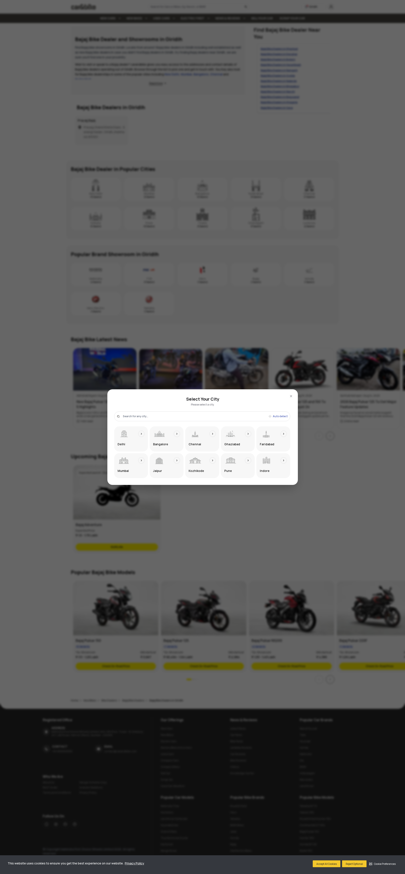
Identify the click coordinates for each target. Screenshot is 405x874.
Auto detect (280, 416)
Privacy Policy (134, 863)
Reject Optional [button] (354, 864)
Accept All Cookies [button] (326, 864)
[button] (382, 863)
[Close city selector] (291, 396)
